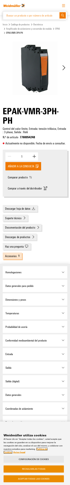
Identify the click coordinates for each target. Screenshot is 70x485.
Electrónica (38, 24)
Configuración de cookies (34, 459)
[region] (35, 453)
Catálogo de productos (20, 24)
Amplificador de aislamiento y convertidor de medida (29, 28)
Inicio (5, 24)
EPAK (57, 28)
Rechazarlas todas (33, 468)
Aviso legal (19, 452)
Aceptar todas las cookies (33, 478)
